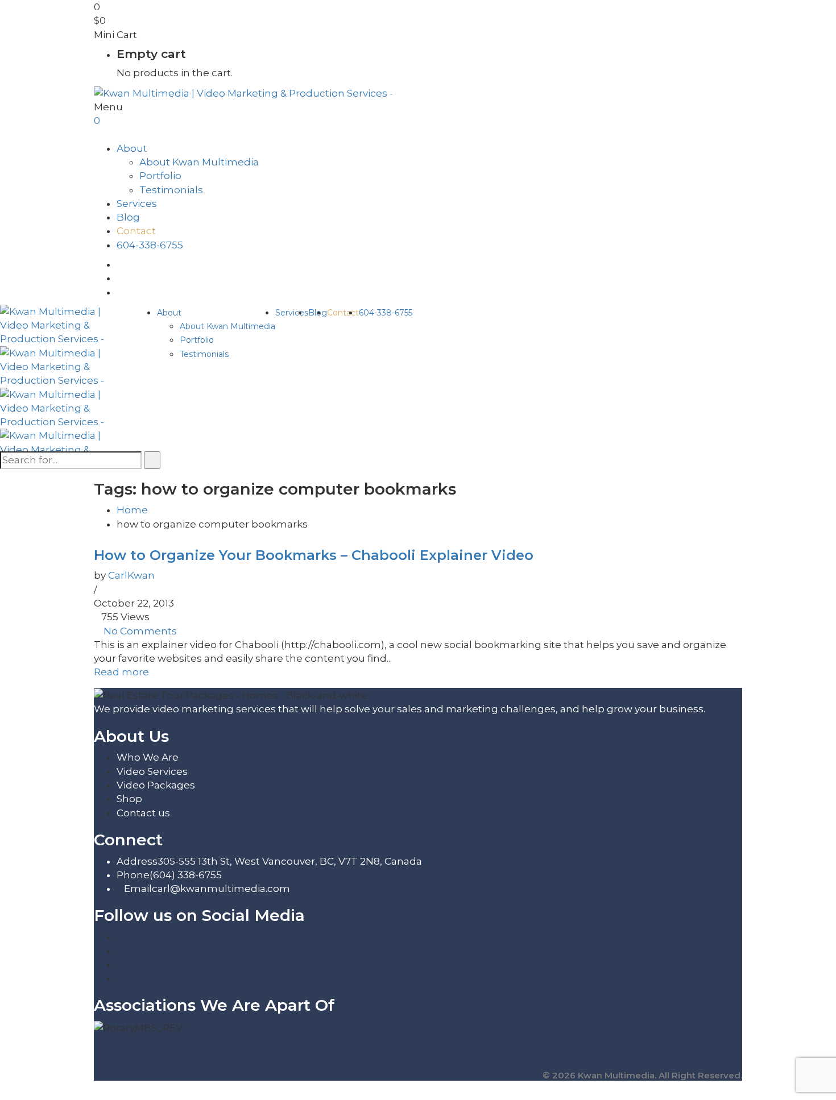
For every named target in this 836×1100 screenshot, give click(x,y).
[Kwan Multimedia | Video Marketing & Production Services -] (243, 92)
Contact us (143, 813)
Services (137, 203)
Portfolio (160, 175)
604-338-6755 (150, 245)
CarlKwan (131, 575)
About (132, 148)
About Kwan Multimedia (199, 162)
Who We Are (148, 757)
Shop (129, 798)
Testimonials (171, 190)
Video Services (152, 771)
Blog (128, 217)
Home (132, 510)
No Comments (140, 631)
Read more (121, 672)
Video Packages (156, 785)
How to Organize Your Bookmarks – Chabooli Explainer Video (313, 555)
